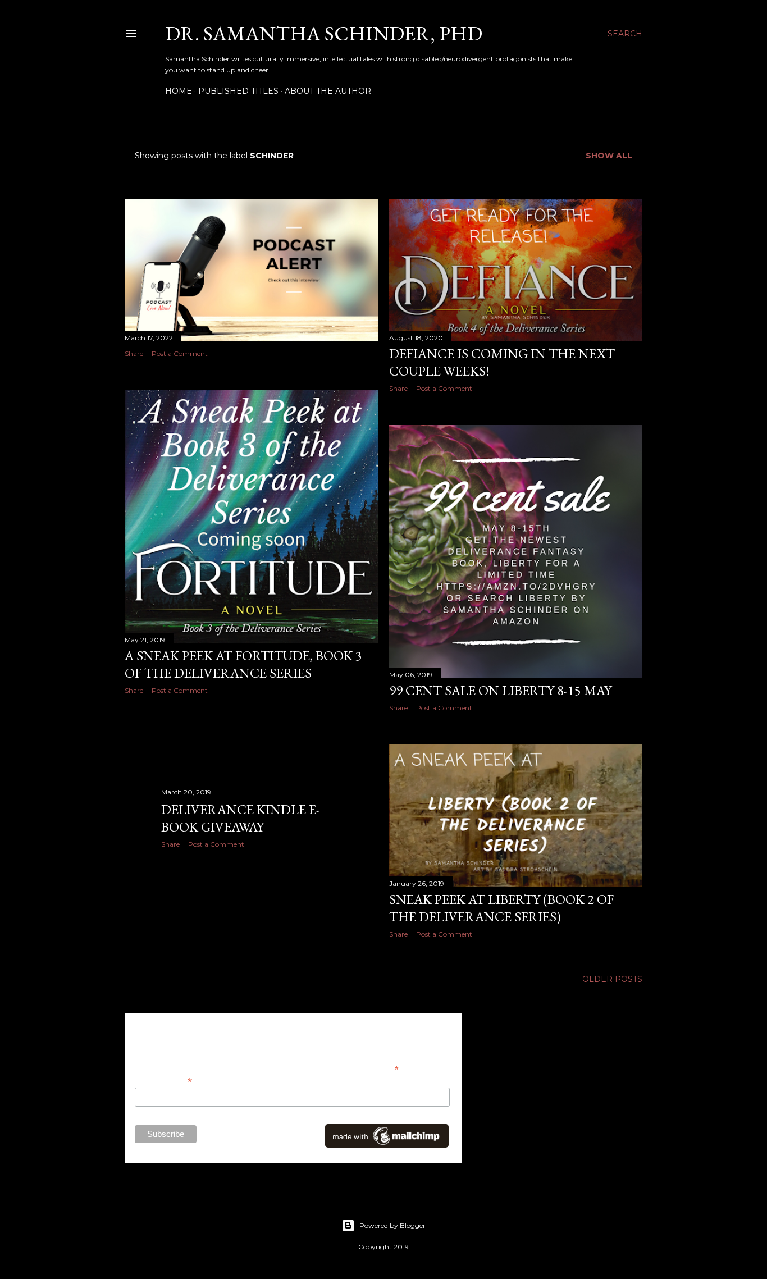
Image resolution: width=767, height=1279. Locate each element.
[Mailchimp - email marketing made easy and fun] (387, 1144)
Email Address (163, 1080)
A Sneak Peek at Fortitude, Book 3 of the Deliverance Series (243, 664)
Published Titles (238, 91)
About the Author (328, 91)
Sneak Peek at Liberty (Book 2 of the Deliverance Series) (501, 907)
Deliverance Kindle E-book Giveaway (240, 818)
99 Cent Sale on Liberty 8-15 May (500, 690)
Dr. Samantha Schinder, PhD (323, 33)
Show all (609, 155)
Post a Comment (180, 353)
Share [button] (134, 353)
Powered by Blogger (392, 1225)
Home (178, 91)
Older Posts (612, 979)
